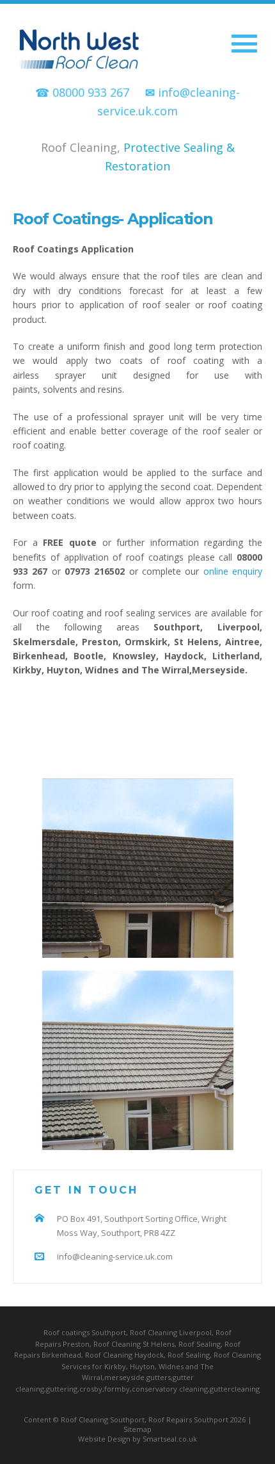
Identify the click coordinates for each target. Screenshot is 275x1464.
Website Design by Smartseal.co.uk (137, 1438)
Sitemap (137, 1429)
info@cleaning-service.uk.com (115, 1256)
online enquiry (232, 571)
